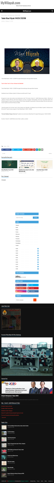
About (46, 481)
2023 (27, 255)
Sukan (17, 245)
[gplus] (21, 288)
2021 (27, 259)
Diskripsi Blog (32, 481)
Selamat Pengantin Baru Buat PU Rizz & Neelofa (16, 443)
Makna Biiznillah (10, 467)
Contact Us (50, 481)
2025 (27, 250)
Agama (5, 146)
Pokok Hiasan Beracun (12, 437)
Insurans (17, 238)
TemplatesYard (12, 481)
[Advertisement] (27, 34)
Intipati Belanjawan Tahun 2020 (9, 396)
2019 (27, 264)
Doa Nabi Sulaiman (11, 431)
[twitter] (33, 285)
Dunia (17, 232)
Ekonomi (18, 234)
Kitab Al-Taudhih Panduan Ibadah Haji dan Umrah (12, 413)
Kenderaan (18, 241)
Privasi (38, 481)
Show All (4, 417)
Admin (3, 21)
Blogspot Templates (25, 481)
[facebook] (21, 285)
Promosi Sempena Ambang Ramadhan (10, 415)
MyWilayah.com (27, 11)
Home (2, 15)
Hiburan (17, 236)
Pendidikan (18, 243)
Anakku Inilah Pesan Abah (7, 408)
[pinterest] (33, 288)
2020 (27, 262)
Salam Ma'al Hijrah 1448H (41, 170)
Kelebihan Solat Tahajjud (6, 410)
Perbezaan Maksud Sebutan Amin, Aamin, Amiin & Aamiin (18, 425)
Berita (5, 15)
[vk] (33, 291)
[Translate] (34, 300)
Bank (17, 227)
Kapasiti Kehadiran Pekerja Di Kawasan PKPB (16, 473)
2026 (27, 248)
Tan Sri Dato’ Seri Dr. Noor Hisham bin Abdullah (12, 83)
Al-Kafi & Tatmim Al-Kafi (6, 406)
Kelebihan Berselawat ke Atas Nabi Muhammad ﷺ (26, 170)
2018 (27, 266)
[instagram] (21, 291)
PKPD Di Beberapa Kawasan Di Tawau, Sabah (16, 449)
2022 (27, 257)
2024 (27, 253)
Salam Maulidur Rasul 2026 (7, 170)
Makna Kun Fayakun (11, 461)
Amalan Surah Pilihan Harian (13, 455)
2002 (27, 268)
